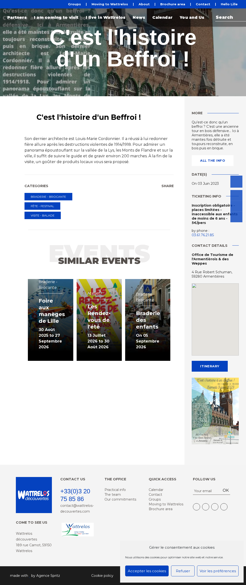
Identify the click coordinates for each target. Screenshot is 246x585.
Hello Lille (229, 4)
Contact (203, 4)
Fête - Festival (42, 206)
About (144, 4)
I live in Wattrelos (106, 17)
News (139, 17)
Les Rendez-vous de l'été (99, 316)
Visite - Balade (43, 215)
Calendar (162, 17)
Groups (74, 4)
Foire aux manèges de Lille (52, 311)
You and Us (192, 17)
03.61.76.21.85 (203, 235)
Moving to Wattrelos (110, 4)
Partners (17, 17)
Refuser (183, 571)
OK (226, 490)
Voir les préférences (218, 571)
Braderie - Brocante (48, 196)
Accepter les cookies (147, 571)
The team (113, 494)
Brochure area (172, 4)
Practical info (115, 490)
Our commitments (120, 499)
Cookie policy (102, 575)
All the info (212, 160)
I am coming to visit (56, 17)
